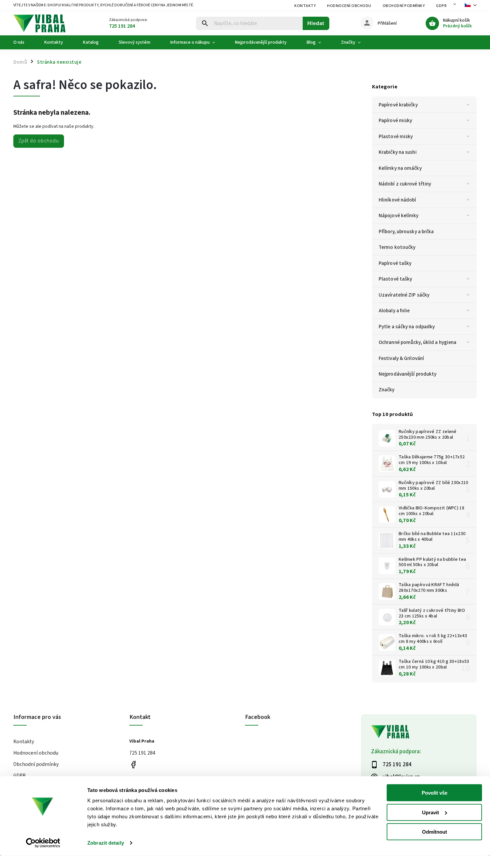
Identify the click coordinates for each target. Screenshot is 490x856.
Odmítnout (434, 832)
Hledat (315, 23)
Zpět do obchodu (38, 140)
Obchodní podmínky (404, 6)
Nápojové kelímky (399, 215)
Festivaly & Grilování (401, 358)
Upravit (430, 812)
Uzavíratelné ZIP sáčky (404, 295)
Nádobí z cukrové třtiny (405, 183)
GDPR (441, 6)
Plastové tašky (395, 279)
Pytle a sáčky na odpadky (407, 326)
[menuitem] (23, 42)
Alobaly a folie (394, 310)
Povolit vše (434, 793)
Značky (387, 389)
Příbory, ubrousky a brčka (406, 231)
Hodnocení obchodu (349, 6)
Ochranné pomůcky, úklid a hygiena (417, 342)
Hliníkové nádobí (397, 199)
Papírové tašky (395, 263)
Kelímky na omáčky (400, 168)
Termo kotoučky (397, 247)
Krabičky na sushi (398, 152)
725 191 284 (142, 753)
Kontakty (305, 6)
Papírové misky (395, 120)
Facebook (133, 765)
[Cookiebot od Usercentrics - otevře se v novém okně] (43, 843)
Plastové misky (396, 136)
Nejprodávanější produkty (407, 374)
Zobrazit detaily (105, 843)
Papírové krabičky (398, 104)
